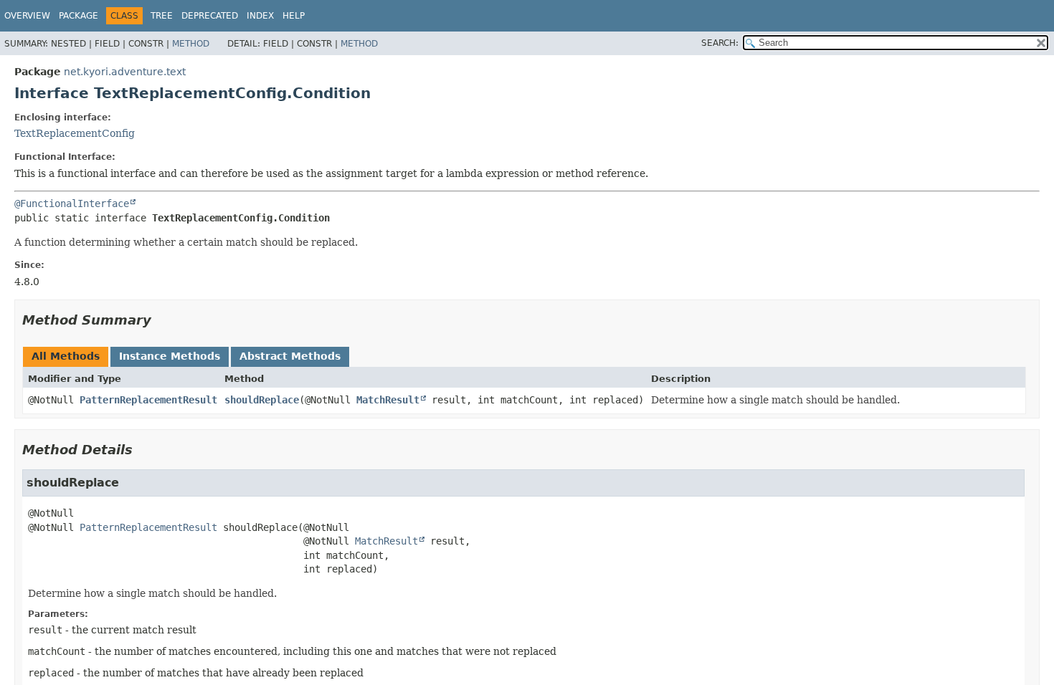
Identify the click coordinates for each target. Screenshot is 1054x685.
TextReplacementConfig (74, 133)
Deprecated (209, 16)
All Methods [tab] (66, 356)
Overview (27, 16)
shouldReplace (261, 400)
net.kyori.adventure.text (125, 71)
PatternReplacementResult (148, 400)
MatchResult (387, 400)
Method (190, 44)
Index (260, 16)
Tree (162, 16)
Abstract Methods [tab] (290, 356)
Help (294, 16)
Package (78, 16)
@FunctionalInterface (71, 203)
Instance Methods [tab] (169, 356)
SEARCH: (720, 43)
